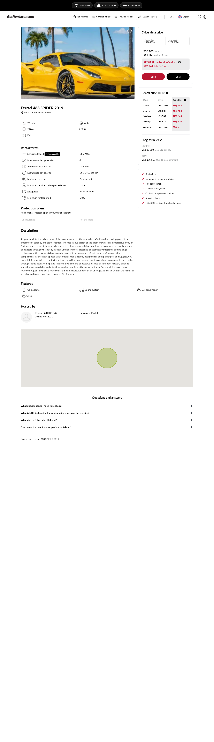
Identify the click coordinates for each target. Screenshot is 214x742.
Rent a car (26, 439)
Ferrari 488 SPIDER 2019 (46, 439)
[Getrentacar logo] (20, 16)
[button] (172, 17)
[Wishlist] (200, 17)
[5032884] (129, 31)
